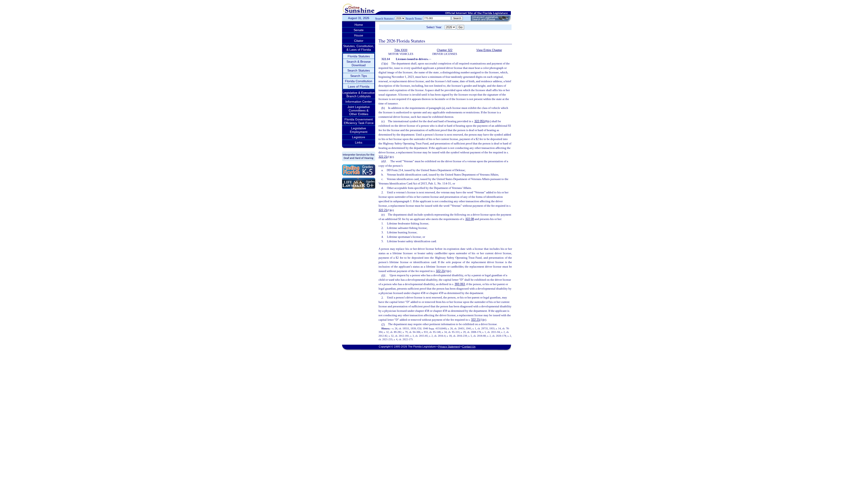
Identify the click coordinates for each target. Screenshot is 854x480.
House (358, 35)
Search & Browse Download (358, 63)
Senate (359, 30)
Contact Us (468, 346)
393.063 (460, 284)
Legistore (358, 137)
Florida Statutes (359, 56)
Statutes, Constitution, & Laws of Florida (358, 47)
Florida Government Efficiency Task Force (359, 121)
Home (358, 24)
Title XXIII (400, 50)
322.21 (383, 156)
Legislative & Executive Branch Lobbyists (358, 94)
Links (358, 142)
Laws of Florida (358, 86)
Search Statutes (358, 70)
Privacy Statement (449, 346)
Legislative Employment (358, 130)
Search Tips (358, 76)
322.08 (469, 219)
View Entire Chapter (489, 50)
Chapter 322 (444, 50)
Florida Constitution (358, 81)
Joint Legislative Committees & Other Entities (358, 110)
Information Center (358, 101)
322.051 (479, 121)
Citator (358, 40)
